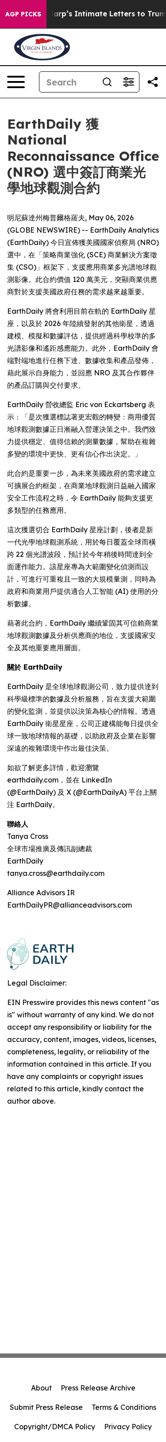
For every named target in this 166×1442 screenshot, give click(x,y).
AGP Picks (23, 14)
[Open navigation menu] (16, 82)
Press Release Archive (98, 1387)
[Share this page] (153, 82)
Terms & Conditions (124, 1407)
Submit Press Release (46, 1407)
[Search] (107, 82)
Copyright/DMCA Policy (54, 1426)
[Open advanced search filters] (128, 82)
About (41, 1387)
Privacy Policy (128, 1426)
